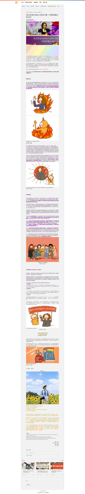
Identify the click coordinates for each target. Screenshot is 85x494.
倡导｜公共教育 (28, 449)
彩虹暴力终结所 (43, 6)
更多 (58, 6)
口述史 (28, 6)
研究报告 (32, 6)
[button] (62, 6)
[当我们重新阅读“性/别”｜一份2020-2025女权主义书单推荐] (42, 465)
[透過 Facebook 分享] (26, 452)
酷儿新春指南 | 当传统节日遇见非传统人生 (57, 472)
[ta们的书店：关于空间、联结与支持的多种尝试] (28, 465)
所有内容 (23, 6)
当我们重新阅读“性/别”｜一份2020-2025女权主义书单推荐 (42, 472)
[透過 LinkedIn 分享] (30, 452)
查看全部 (62, 460)
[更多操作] (58, 12)
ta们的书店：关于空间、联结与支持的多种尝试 (28, 472)
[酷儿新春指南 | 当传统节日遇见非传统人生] (56, 465)
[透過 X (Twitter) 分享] (28, 452)
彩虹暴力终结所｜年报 (52, 6)
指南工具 (37, 6)
